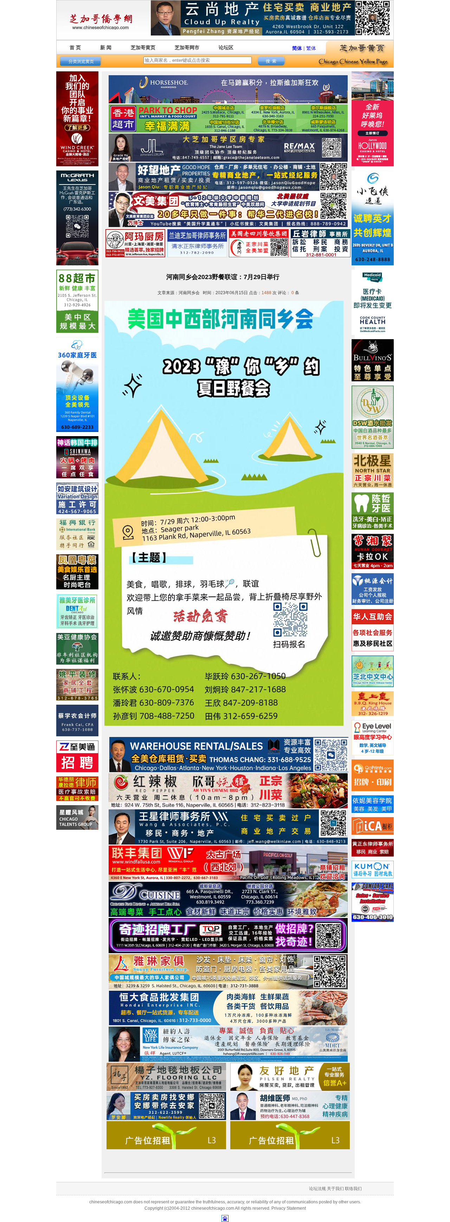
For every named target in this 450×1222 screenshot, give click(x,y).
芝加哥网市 (187, 47)
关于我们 (335, 1188)
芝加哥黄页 (143, 47)
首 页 (75, 47)
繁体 (311, 48)
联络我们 (353, 1188)
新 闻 (105, 47)
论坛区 (226, 47)
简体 (297, 48)
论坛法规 (317, 1188)
